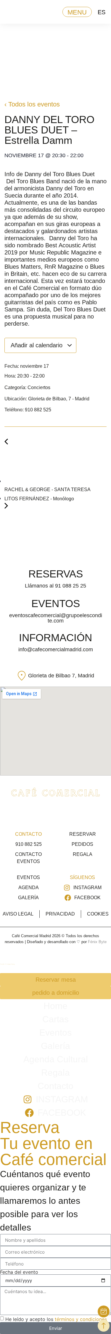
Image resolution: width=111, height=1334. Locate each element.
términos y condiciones (81, 1319)
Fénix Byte (97, 942)
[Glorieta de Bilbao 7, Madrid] (22, 676)
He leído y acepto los (56, 1319)
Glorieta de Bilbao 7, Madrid (61, 676)
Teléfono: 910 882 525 (27, 409)
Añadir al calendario (37, 345)
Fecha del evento (19, 1272)
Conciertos (39, 387)
